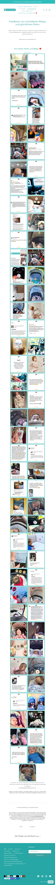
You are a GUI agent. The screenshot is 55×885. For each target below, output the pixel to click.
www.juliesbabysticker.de (37, 815)
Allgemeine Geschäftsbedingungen (13, 861)
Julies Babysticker (47, 881)
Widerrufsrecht (8, 853)
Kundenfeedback (18, 853)
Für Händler (7, 851)
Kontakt (10, 849)
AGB (5, 849)
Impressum (18, 849)
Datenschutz (15, 851)
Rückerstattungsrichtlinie (10, 857)
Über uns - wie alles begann (11, 859)
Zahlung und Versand (9, 855)
